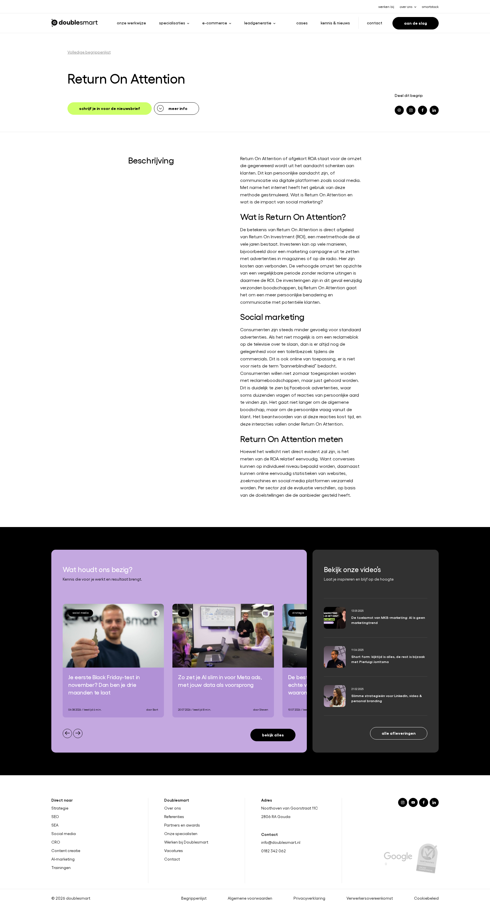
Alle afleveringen (399, 732)
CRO (55, 842)
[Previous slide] (67, 733)
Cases (302, 22)
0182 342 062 (273, 850)
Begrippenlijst (193, 898)
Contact (374, 22)
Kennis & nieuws (335, 22)
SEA (54, 825)
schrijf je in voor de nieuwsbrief (109, 108)
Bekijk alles (273, 734)
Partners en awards (182, 825)
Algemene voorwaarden (250, 898)
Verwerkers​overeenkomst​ (370, 898)
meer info (177, 108)
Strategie (59, 808)
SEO (55, 817)
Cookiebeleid (426, 898)
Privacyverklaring (309, 898)
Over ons (172, 808)
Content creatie (65, 850)
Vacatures (173, 850)
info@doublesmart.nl (280, 842)
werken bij (386, 6)
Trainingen (61, 867)
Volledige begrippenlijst (89, 52)
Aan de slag (415, 22)
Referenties (174, 817)
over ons (406, 6)
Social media (63, 834)
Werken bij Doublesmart (186, 842)
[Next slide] (78, 733)
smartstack (430, 6)
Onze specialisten (180, 834)
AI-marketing (63, 859)
